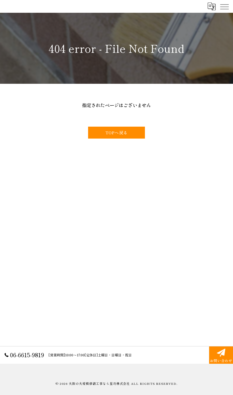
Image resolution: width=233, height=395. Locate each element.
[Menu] (224, 6)
